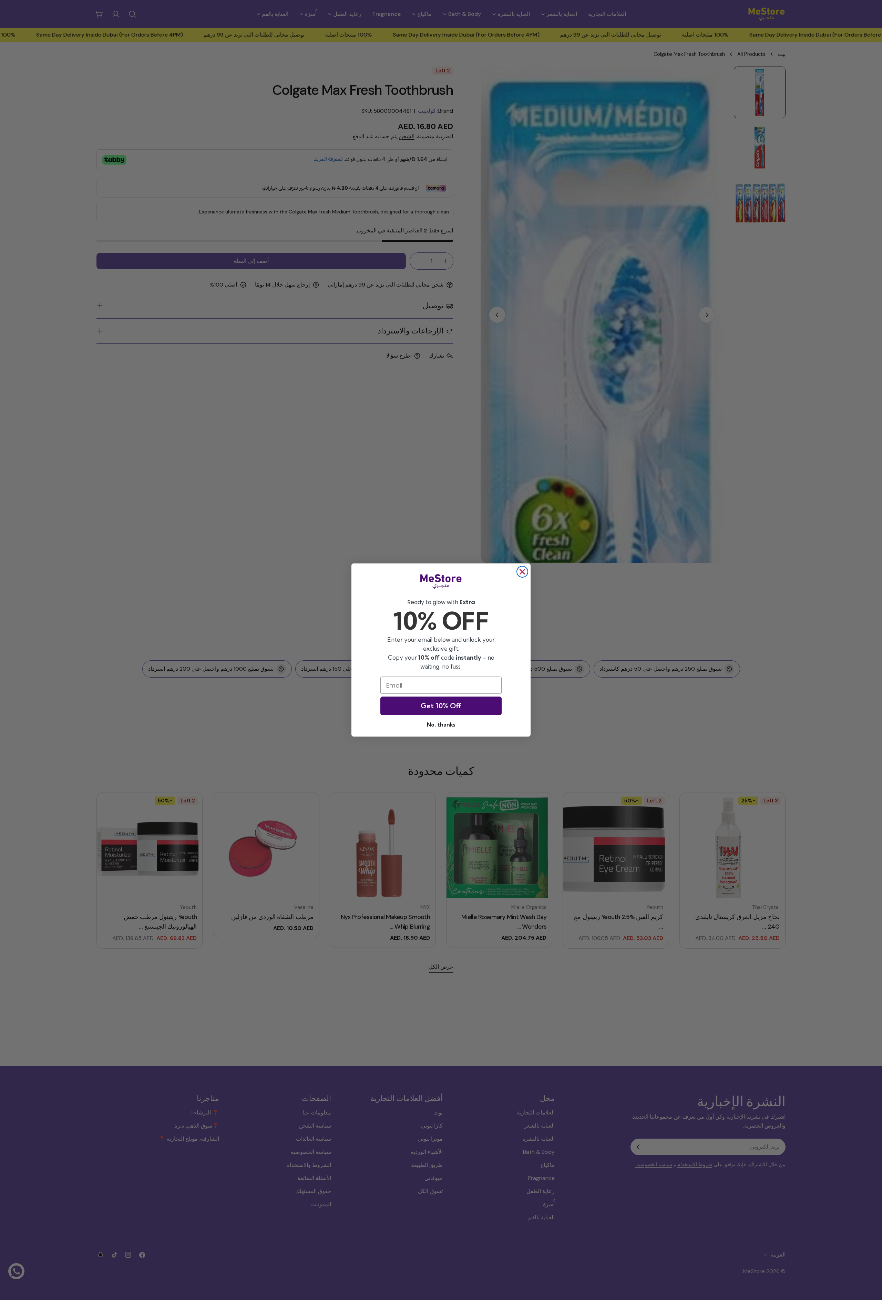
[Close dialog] (522, 571)
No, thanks (441, 724)
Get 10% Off (441, 705)
